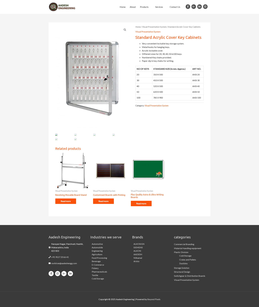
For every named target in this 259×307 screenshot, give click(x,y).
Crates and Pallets (187, 259)
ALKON (137, 250)
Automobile (97, 247)
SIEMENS (138, 247)
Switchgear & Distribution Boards (189, 276)
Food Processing (99, 258)
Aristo (136, 261)
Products (144, 7)
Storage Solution (181, 268)
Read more (66, 201)
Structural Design (182, 271)
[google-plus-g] (194, 6)
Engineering (97, 250)
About (133, 7)
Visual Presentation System (154, 27)
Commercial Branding (184, 244)
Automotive (97, 244)
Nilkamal (138, 258)
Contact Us (175, 7)
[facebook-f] (188, 6)
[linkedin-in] (200, 6)
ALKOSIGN (139, 244)
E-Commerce (98, 264)
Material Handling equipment (187, 248)
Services (159, 7)
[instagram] (205, 6)
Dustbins (183, 263)
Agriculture (97, 254)
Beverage (96, 261)
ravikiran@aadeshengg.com (64, 263)
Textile (95, 275)
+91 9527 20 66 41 (60, 257)
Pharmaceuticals (99, 271)
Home (122, 7)
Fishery (95, 268)
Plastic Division (181, 252)
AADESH (138, 254)
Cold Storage (98, 278)
